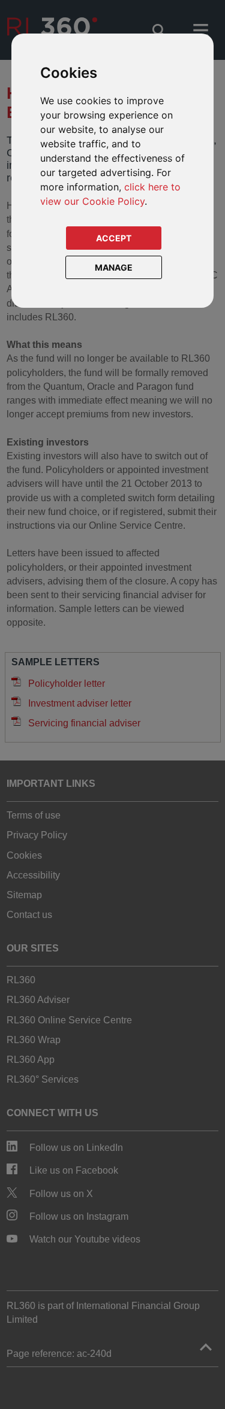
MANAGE (114, 267)
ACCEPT (113, 238)
